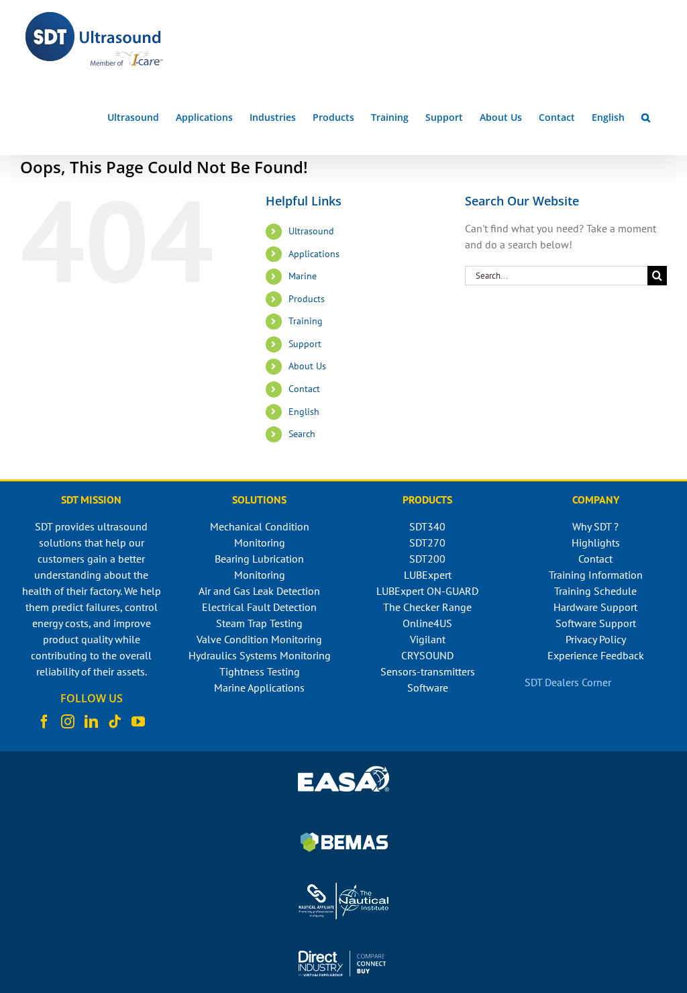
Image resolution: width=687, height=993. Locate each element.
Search (301, 434)
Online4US (427, 623)
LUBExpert (428, 574)
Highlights (596, 542)
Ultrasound (311, 231)
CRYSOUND (427, 655)
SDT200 (427, 558)
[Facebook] (44, 721)
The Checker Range (427, 607)
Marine (302, 276)
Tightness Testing (259, 671)
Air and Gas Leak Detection (259, 591)
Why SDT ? (595, 526)
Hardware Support (595, 607)
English (303, 412)
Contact (304, 389)
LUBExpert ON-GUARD (427, 591)
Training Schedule (595, 591)
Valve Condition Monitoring (259, 639)
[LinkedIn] (91, 721)
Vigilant (427, 639)
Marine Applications (259, 687)
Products (306, 299)
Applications (313, 254)
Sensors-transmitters (427, 671)
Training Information (596, 574)
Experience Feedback (595, 655)
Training (305, 321)
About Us (307, 366)
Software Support (596, 623)
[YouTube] (138, 721)
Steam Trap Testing (259, 623)
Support (304, 344)
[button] (645, 117)
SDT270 (427, 542)
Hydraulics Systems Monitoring (260, 655)
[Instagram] (67, 721)
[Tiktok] (114, 721)
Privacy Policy (596, 639)
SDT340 (427, 526)
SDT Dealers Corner (568, 682)
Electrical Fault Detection (259, 607)
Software (427, 687)
